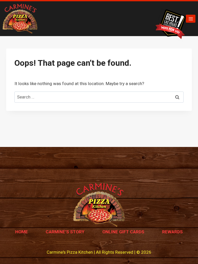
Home (21, 231)
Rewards (172, 231)
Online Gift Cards (123, 231)
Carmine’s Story (65, 231)
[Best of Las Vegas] (172, 24)
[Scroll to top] (185, 248)
